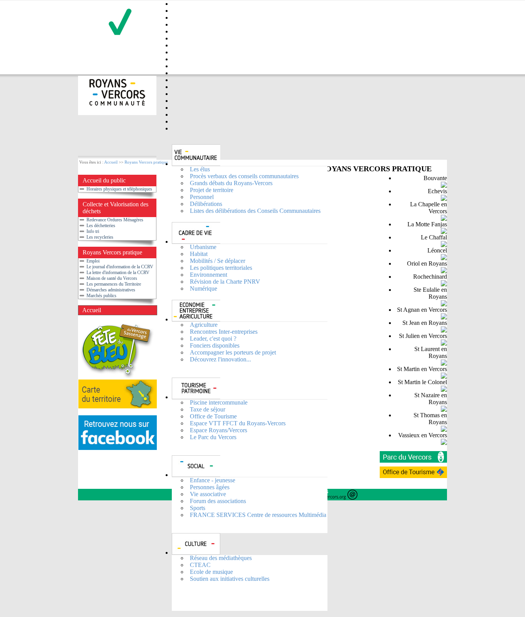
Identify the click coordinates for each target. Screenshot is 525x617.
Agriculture (204, 324)
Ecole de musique (211, 572)
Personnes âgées (209, 487)
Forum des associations (218, 501)
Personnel (202, 197)
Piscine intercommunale (219, 402)
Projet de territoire (211, 190)
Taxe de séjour (207, 409)
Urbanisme (203, 247)
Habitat (199, 254)
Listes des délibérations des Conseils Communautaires (255, 210)
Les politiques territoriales (221, 267)
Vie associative (208, 494)
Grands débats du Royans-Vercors (231, 183)
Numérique (203, 288)
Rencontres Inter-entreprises (224, 331)
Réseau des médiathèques (221, 558)
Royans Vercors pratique (146, 162)
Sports (197, 508)
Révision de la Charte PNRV (225, 281)
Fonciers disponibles (214, 345)
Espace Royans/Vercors (218, 430)
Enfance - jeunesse (212, 480)
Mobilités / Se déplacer (217, 261)
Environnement (208, 274)
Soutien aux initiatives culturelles (229, 578)
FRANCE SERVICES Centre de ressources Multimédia (258, 515)
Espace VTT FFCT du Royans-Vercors (238, 423)
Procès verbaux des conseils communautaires (244, 176)
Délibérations (206, 204)
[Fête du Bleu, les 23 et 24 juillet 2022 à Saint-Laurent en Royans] (116, 377)
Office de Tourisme (213, 416)
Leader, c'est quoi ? (213, 338)
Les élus (200, 169)
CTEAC (200, 565)
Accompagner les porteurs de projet (233, 352)
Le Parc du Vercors (213, 437)
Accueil (111, 162)
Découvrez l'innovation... (220, 359)
